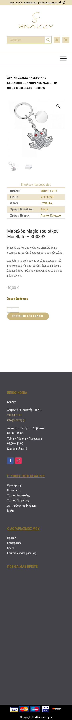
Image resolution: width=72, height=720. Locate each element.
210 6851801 (14, 415)
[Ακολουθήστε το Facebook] (10, 460)
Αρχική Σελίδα (17, 77)
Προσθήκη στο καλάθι (27, 316)
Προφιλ (11, 538)
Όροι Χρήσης (14, 485)
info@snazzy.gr (48, 2)
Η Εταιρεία (13, 490)
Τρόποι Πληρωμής (18, 500)
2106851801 (31, 2)
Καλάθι (11, 548)
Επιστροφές (14, 543)
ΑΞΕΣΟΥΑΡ (37, 77)
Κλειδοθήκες (16, 83)
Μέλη (10, 510)
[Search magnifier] (48, 39)
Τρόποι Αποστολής (18, 495)
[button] (58, 106)
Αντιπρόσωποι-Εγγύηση (21, 505)
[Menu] (63, 58)
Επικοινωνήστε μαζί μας (21, 553)
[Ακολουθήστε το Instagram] (18, 460)
